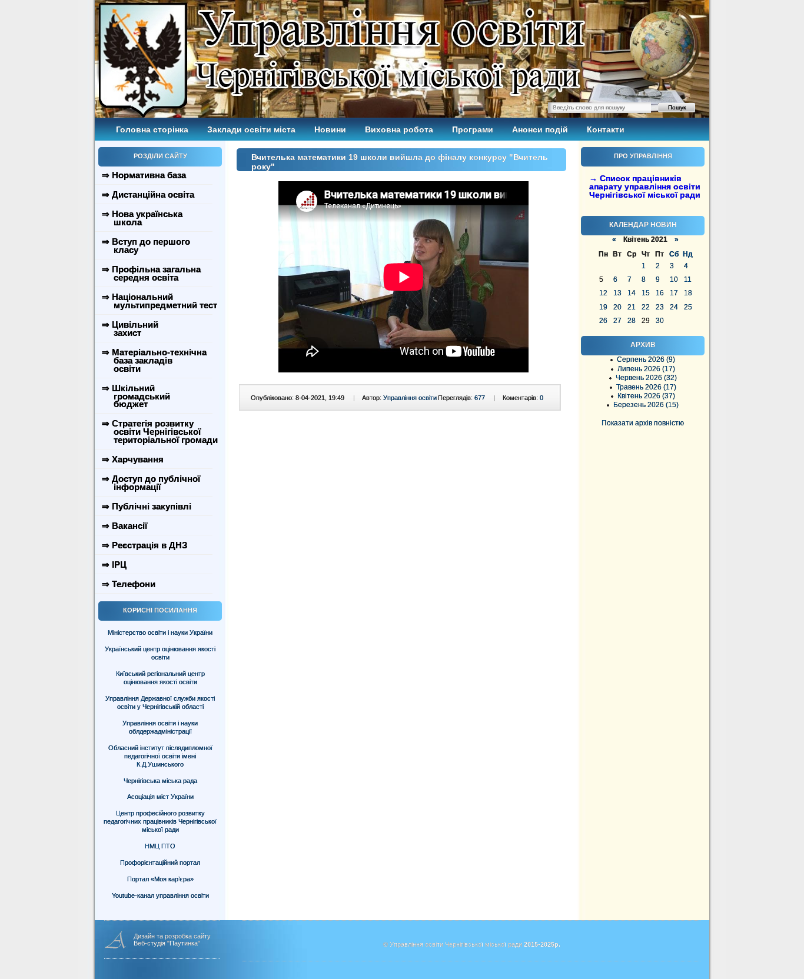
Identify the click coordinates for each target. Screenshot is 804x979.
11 (688, 279)
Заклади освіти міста (251, 129)
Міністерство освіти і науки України (160, 632)
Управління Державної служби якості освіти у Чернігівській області (160, 702)
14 (631, 293)
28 (631, 321)
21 (631, 307)
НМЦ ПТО (160, 846)
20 (617, 307)
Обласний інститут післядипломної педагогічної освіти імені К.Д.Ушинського (160, 756)
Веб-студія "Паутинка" (167, 943)
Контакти (605, 129)
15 (646, 293)
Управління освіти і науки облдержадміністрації (160, 727)
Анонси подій (540, 129)
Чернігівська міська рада (160, 780)
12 (603, 293)
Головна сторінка (152, 129)
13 (617, 293)
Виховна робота (399, 129)
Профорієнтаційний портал (160, 862)
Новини (330, 129)
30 (660, 321)
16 (660, 293)
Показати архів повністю (643, 423)
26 (603, 321)
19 (603, 307)
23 (660, 307)
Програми (472, 129)
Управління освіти (410, 397)
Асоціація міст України (160, 796)
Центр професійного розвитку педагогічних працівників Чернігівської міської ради (160, 821)
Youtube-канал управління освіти (160, 895)
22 (646, 307)
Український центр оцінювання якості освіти (160, 653)
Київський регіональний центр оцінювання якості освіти (160, 677)
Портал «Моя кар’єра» (160, 879)
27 (617, 321)
